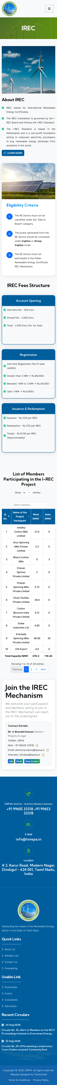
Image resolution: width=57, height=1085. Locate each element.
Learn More (14, 152)
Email (19, 761)
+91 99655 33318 (20, 809)
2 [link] (31, 669)
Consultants (11, 999)
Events (8, 993)
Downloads (11, 987)
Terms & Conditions (19, 1080)
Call (11, 761)
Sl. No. (5, 516)
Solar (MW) (48, 516)
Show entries (27, 492)
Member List (11, 955)
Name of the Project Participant (20, 516)
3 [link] (36, 669)
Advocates (10, 1006)
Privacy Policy (41, 1080)
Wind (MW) (35, 516)
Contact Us (10, 961)
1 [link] (26, 669)
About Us (9, 949)
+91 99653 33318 (37, 811)
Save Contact (32, 761)
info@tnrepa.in (28, 839)
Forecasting (11, 968)
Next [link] (43, 669)
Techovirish (40, 1074)
